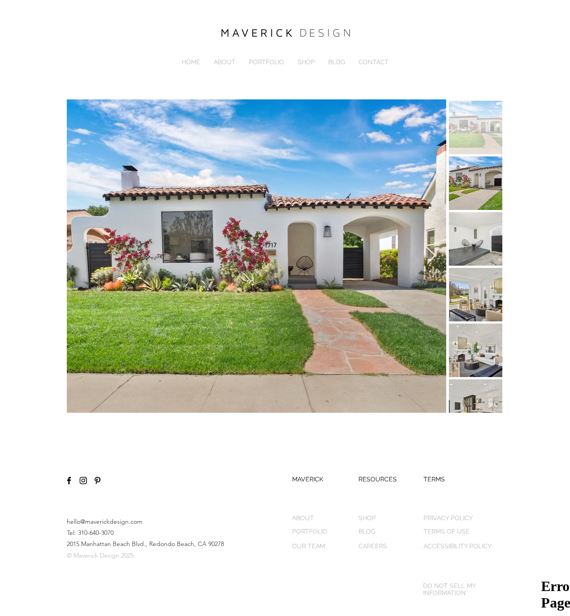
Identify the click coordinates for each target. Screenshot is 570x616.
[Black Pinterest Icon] (97, 480)
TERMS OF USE (446, 531)
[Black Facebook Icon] (69, 480)
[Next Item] (431, 256)
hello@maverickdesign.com (104, 521)
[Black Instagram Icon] (83, 480)
